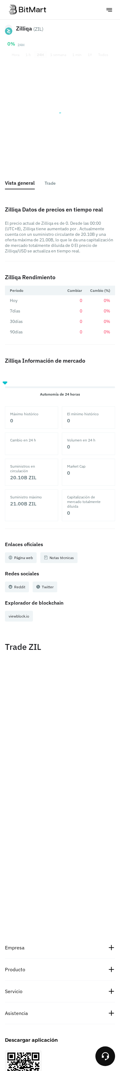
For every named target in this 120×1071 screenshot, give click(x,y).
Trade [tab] (50, 183)
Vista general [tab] (20, 183)
